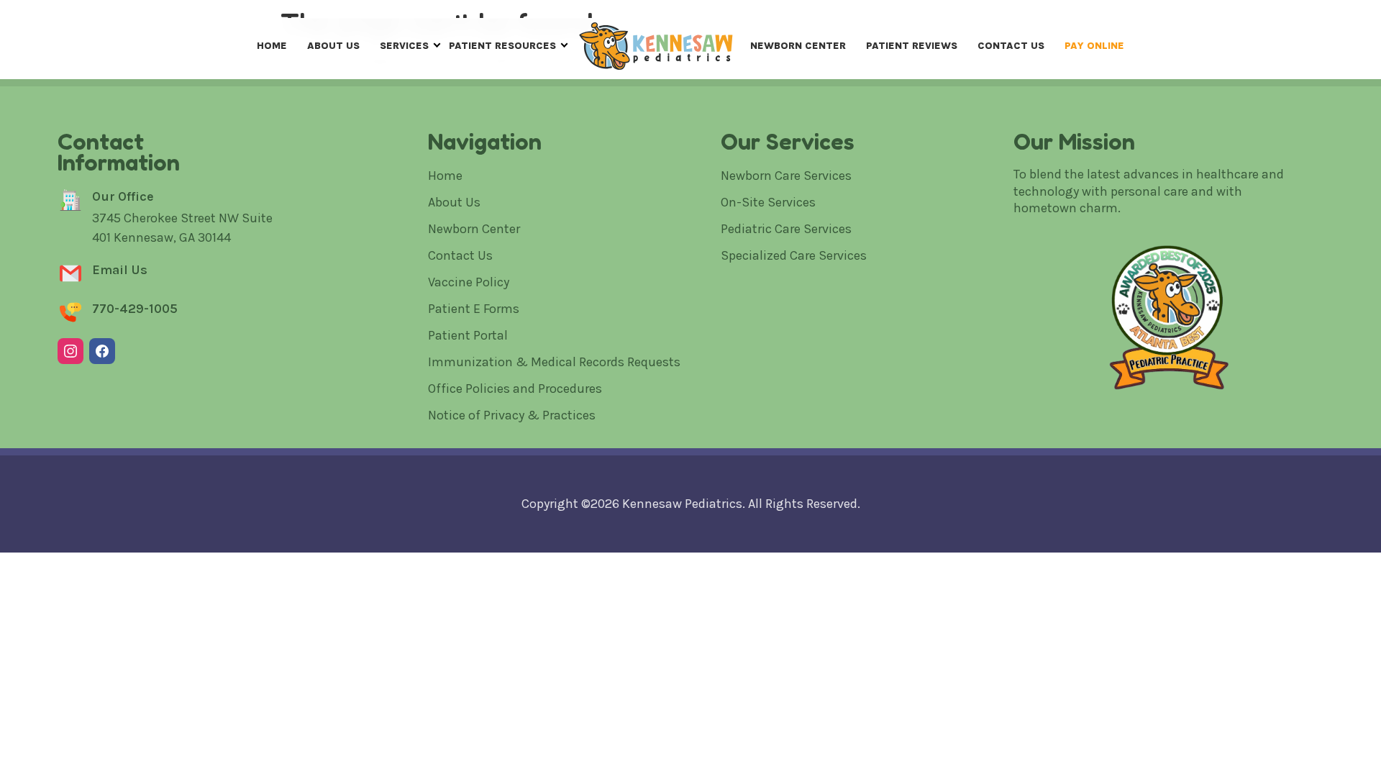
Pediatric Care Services (786, 229)
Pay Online (1094, 46)
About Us (333, 46)
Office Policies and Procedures (515, 388)
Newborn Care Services (786, 175)
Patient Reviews (911, 46)
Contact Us (1010, 46)
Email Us (119, 270)
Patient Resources (502, 46)
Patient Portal (468, 335)
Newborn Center (798, 46)
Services (404, 46)
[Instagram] (70, 351)
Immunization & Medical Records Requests (554, 362)
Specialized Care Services (794, 255)
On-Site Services (768, 202)
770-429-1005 (135, 309)
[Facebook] (102, 351)
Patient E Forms (473, 309)
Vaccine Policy (468, 282)
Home (272, 46)
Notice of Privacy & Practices (512, 415)
